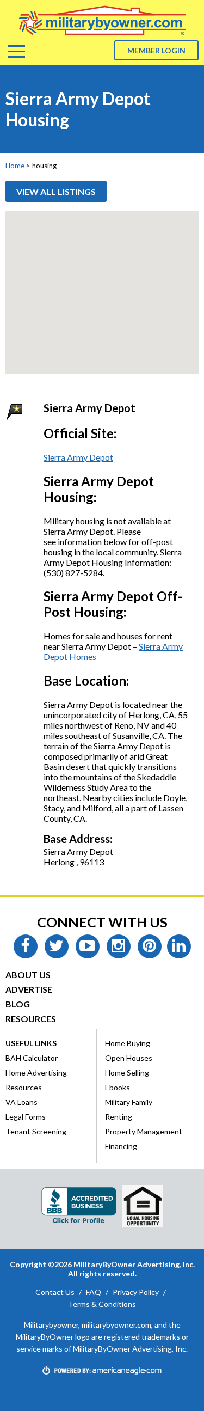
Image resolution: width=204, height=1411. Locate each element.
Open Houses (128, 1057)
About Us (28, 974)
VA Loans (21, 1102)
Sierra (149, 646)
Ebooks (117, 1087)
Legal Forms (25, 1116)
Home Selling (127, 1072)
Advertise (28, 989)
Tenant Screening (35, 1131)
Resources (30, 1018)
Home (14, 165)
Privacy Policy (136, 1292)
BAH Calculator (31, 1057)
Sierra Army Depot (78, 457)
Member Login (156, 50)
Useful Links (31, 1043)
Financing (121, 1146)
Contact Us (55, 1292)
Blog (17, 1004)
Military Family (128, 1102)
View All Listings (56, 191)
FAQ (93, 1292)
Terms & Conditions (102, 1304)
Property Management (143, 1131)
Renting (118, 1116)
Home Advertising (36, 1072)
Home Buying (127, 1043)
